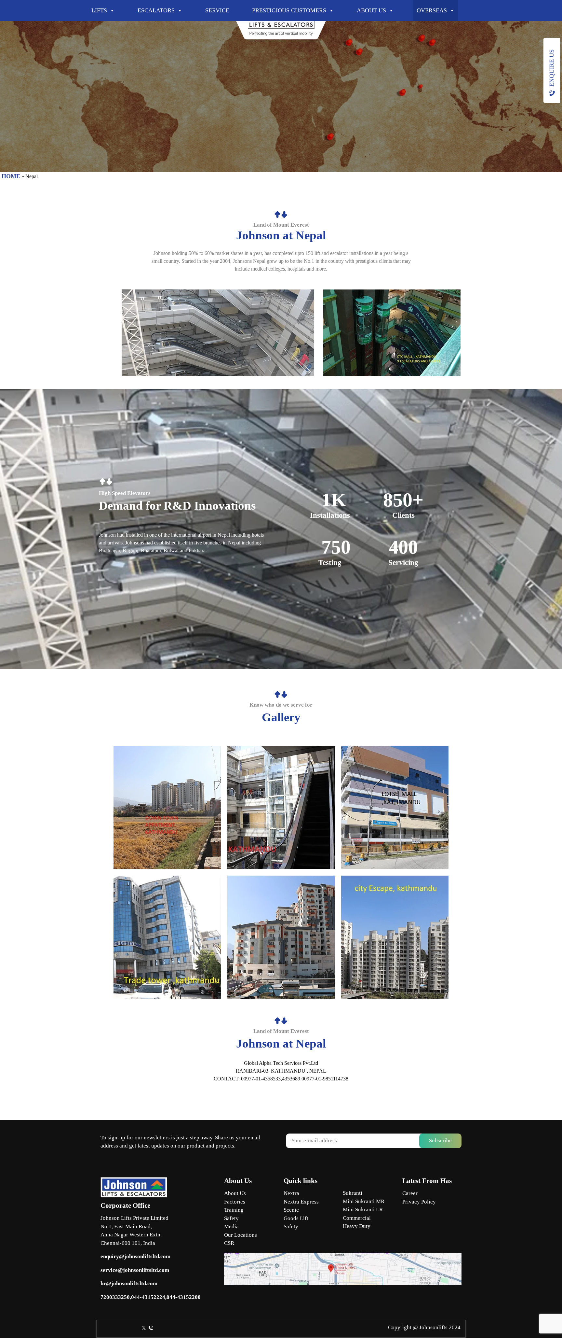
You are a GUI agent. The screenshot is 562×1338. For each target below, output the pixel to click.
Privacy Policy (419, 1202)
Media (231, 1226)
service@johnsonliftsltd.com (134, 1270)
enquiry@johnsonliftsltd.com (135, 1256)
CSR (229, 1243)
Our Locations (240, 1235)
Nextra (291, 1193)
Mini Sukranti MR (363, 1201)
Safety (231, 1218)
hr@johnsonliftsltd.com (128, 1283)
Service (217, 10)
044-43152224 (148, 1297)
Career (410, 1193)
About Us (235, 1193)
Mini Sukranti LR (363, 1209)
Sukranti (352, 1193)
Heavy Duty (356, 1226)
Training (234, 1210)
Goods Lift (296, 1218)
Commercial (357, 1218)
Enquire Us (551, 68)
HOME (11, 176)
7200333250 (115, 1297)
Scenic (291, 1210)
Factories (234, 1202)
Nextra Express (301, 1202)
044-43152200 (184, 1297)
